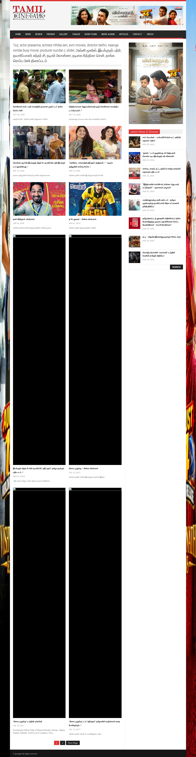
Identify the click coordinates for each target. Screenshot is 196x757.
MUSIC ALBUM (108, 34)
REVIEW (38, 34)
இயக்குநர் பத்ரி (109, 50)
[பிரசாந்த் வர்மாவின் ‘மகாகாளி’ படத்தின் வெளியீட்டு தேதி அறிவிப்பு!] (134, 257)
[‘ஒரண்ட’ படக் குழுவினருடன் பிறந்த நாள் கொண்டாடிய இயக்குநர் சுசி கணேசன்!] (134, 158)
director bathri (97, 45)
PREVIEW (51, 34)
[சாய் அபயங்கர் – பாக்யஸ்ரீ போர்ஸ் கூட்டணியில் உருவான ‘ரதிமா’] (134, 142)
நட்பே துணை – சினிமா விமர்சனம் (82, 219)
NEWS (28, 34)
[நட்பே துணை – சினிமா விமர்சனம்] (95, 199)
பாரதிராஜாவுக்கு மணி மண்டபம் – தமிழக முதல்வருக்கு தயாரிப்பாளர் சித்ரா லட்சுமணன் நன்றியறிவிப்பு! (161, 203)
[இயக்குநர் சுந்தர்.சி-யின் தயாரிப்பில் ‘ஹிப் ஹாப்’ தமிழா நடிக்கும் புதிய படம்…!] (39, 350)
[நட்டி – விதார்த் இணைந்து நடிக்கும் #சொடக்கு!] (134, 241)
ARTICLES (123, 34)
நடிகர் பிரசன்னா (59, 55)
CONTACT (137, 34)
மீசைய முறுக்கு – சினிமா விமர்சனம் (83, 468)
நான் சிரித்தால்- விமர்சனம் (24, 219)
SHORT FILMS (91, 34)
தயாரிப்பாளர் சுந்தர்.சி (29, 55)
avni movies (77, 45)
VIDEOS (150, 34)
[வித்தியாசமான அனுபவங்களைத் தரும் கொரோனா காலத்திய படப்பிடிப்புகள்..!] (95, 86)
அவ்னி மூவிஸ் (86, 50)
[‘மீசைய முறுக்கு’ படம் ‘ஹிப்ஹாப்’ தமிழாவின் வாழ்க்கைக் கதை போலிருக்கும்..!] (95, 603)
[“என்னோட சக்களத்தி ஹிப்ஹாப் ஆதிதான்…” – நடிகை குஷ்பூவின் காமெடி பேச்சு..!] (95, 143)
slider (70, 50)
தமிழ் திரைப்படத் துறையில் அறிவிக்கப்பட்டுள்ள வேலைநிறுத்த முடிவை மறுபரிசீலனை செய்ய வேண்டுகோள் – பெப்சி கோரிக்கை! (162, 221)
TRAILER (76, 34)
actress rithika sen (55, 45)
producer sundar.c (52, 50)
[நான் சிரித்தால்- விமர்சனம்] (39, 199)
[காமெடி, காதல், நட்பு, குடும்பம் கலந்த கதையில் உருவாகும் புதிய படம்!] (134, 173)
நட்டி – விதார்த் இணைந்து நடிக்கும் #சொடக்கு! (162, 237)
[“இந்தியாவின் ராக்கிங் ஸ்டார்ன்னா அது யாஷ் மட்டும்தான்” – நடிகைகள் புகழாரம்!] (134, 189)
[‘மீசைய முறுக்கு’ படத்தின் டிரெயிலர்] (39, 603)
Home (18, 34)
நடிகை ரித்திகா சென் (88, 55)
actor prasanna (30, 45)
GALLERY (63, 34)
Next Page (73, 743)
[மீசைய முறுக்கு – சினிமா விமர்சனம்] (95, 350)
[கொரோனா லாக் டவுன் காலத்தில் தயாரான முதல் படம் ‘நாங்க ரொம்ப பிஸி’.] (39, 86)
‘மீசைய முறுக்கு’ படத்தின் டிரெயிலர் (27, 721)
